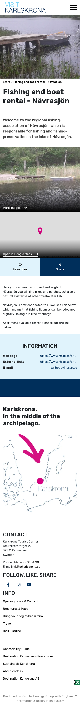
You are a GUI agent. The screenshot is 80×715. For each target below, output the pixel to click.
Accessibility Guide (16, 649)
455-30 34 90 (29, 562)
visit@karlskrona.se (26, 566)
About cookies (13, 671)
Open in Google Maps (18, 254)
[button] (40, 231)
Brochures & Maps (15, 609)
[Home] (25, 7)
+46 (16, 562)
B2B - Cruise (12, 631)
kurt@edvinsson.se (63, 367)
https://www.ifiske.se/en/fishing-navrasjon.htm (58, 356)
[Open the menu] (73, 7)
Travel (7, 623)
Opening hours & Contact (21, 601)
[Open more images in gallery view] (40, 179)
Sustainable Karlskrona (19, 664)
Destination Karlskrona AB (21, 678)
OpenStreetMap (59, 256)
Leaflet (43, 256)
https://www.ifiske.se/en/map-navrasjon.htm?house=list (58, 362)
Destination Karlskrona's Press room (28, 656)
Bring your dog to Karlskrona (23, 616)
